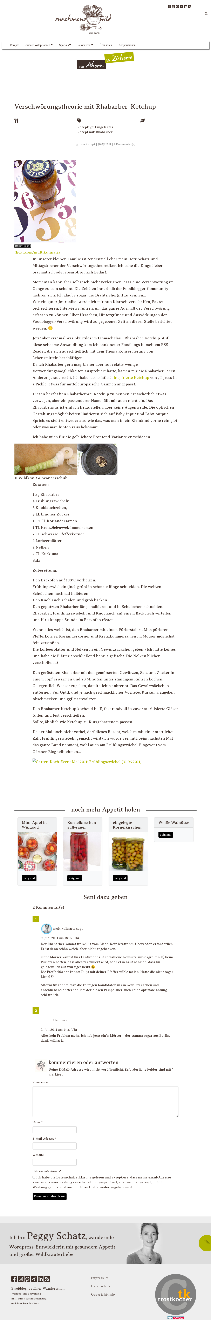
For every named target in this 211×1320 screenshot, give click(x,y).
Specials (64, 45)
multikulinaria (64, 928)
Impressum (99, 1278)
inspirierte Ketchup (131, 377)
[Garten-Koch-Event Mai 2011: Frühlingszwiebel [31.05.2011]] (87, 761)
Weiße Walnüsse (173, 822)
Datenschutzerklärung (73, 1177)
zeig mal (29, 878)
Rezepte (14, 45)
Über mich (106, 45)
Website (38, 1154)
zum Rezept (87, 144)
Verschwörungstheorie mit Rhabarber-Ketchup (85, 106)
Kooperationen (127, 45)
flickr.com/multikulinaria (37, 252)
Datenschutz (100, 1286)
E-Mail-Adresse (44, 1138)
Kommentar (40, 1082)
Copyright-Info (103, 1294)
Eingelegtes (104, 127)
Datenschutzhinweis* (47, 1171)
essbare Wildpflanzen (38, 45)
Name (38, 1122)
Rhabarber (104, 132)
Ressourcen (83, 45)
